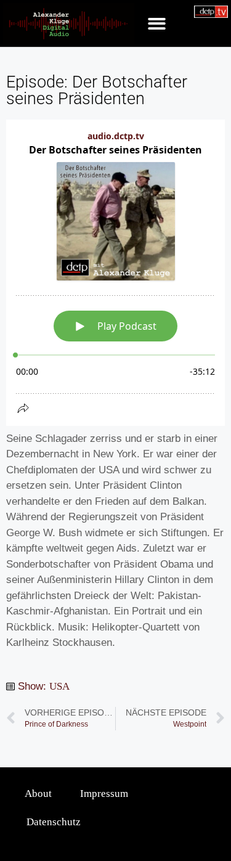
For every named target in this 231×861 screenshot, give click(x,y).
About (38, 793)
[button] (156, 23)
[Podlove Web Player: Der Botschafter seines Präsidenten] (115, 273)
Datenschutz (53, 822)
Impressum (104, 793)
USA (59, 686)
